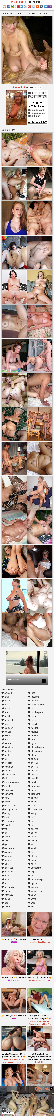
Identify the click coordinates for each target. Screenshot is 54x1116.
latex (6, 903)
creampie (9, 790)
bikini (7, 735)
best (6, 724)
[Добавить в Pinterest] (29, 6)
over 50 (34, 770)
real (32, 805)
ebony (7, 813)
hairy (6, 864)
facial (7, 825)
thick (33, 864)
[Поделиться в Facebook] (8, 6)
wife (32, 903)
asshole (8, 708)
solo (32, 852)
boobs (7, 751)
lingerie (34, 700)
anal (6, 697)
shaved (34, 829)
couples (8, 786)
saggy (33, 813)
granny (7, 860)
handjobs (9, 871)
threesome (35, 868)
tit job (33, 871)
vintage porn (36, 891)
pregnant (35, 794)
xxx (32, 906)
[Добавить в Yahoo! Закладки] (50, 6)
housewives (10, 887)
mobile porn (36, 712)
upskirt (34, 883)
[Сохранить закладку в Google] (12, 6)
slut (32, 844)
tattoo (33, 860)
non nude (35, 735)
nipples (34, 732)
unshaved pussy (38, 879)
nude (33, 739)
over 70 (34, 778)
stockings (35, 856)
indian (7, 891)
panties (34, 782)
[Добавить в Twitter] (46, 6)
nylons (34, 743)
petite (33, 790)
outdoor (34, 759)
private (34, 798)
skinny (33, 840)
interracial (9, 895)
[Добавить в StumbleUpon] (37, 6)
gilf (5, 844)
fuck (6, 840)
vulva (33, 895)
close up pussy (11, 782)
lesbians (34, 697)
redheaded (36, 809)
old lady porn (37, 747)
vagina (34, 887)
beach (7, 716)
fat (5, 829)
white (33, 899)
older (33, 755)
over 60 (34, 774)
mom (33, 720)
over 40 (34, 767)
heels (7, 875)
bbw (6, 712)
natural (34, 728)
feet (6, 833)
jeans (7, 899)
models (34, 716)
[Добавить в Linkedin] (21, 6)
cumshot (8, 794)
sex (32, 821)
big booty (8, 728)
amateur (8, 693)
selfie (33, 817)
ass (6, 704)
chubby (8, 770)
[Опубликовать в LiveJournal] (25, 6)
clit (5, 778)
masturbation (37, 704)
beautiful (8, 720)
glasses (8, 852)
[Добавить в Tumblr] (41, 6)
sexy (33, 825)
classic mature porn (14, 774)
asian (7, 700)
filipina (7, 837)
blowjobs (8, 747)
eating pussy (10, 809)
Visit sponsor (35, 87)
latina (7, 906)
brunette (8, 763)
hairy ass (8, 868)
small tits (35, 848)
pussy (33, 802)
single (33, 837)
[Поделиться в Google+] (17, 6)
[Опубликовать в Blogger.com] (4, 6)
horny (7, 879)
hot (5, 883)
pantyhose (35, 786)
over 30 (34, 763)
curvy (7, 802)
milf (32, 708)
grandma (8, 856)
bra (6, 759)
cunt (6, 798)
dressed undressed (13, 805)
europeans (9, 821)
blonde (7, 743)
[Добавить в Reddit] (33, 6)
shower (34, 833)
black (7, 739)
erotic (7, 817)
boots (7, 755)
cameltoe (8, 767)
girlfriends (9, 848)
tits (32, 875)
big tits (7, 732)
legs (32, 693)
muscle (34, 724)
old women (36, 751)
